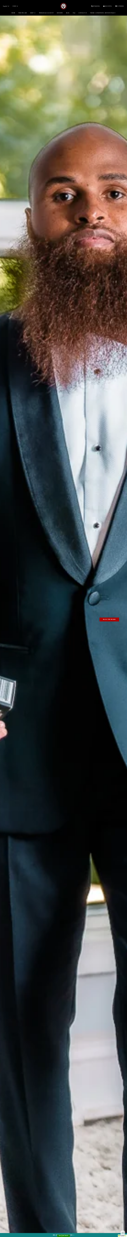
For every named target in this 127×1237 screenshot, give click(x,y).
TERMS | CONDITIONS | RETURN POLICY (102, 13)
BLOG (68, 13)
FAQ (74, 13)
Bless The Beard (17, 619)
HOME (13, 13)
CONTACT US (82, 13)
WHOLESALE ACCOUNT (46, 13)
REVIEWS (60, 13)
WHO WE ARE (22, 13)
